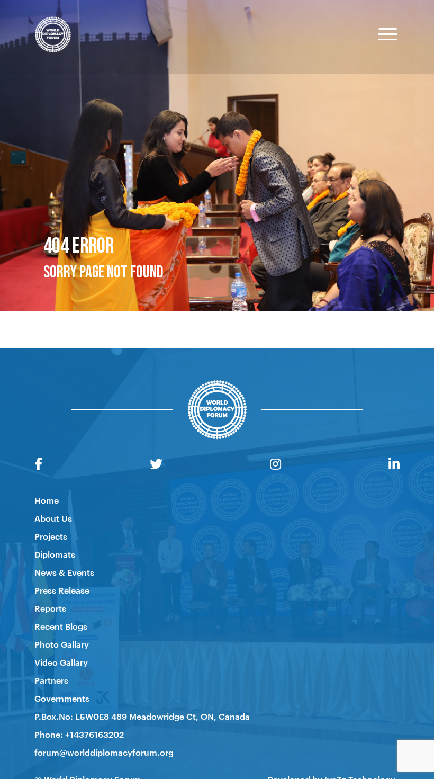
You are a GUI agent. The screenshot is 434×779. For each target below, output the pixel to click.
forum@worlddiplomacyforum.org (104, 752)
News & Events (64, 572)
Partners (51, 680)
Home (46, 500)
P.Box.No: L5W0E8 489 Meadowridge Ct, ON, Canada (142, 716)
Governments (61, 698)
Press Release (61, 590)
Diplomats (54, 554)
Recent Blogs (60, 626)
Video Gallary (61, 662)
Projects (50, 536)
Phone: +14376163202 (79, 734)
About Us (53, 518)
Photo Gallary (61, 644)
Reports (50, 608)
